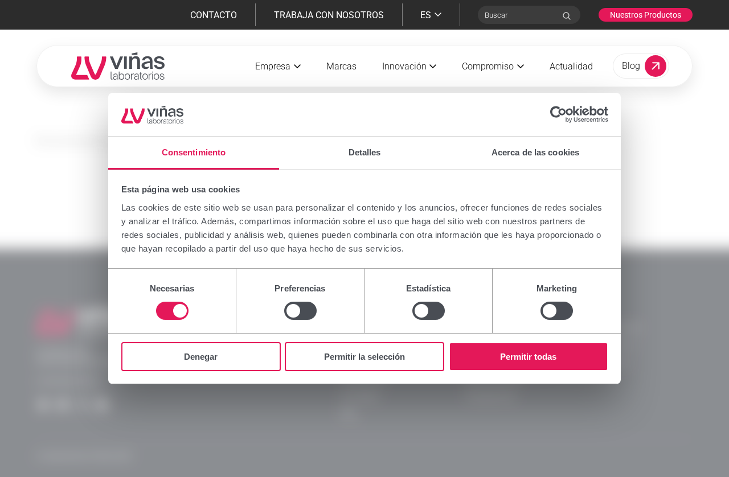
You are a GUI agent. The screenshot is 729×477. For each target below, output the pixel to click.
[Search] (566, 15)
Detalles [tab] (365, 152)
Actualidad (571, 66)
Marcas (341, 66)
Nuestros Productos (645, 14)
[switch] (300, 311)
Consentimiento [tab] (194, 152)
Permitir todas (528, 356)
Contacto (213, 15)
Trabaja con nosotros (329, 15)
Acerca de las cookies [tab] (535, 152)
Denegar (201, 356)
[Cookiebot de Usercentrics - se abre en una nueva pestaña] (558, 114)
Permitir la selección (364, 356)
